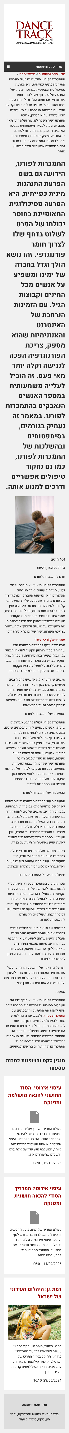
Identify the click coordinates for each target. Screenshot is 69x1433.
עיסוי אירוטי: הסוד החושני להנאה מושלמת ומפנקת (34, 1095)
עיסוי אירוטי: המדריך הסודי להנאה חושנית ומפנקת (37, 1196)
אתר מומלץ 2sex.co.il (49, 640)
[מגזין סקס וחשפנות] (34, 33)
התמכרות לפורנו (54, 1015)
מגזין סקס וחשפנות (49, 66)
